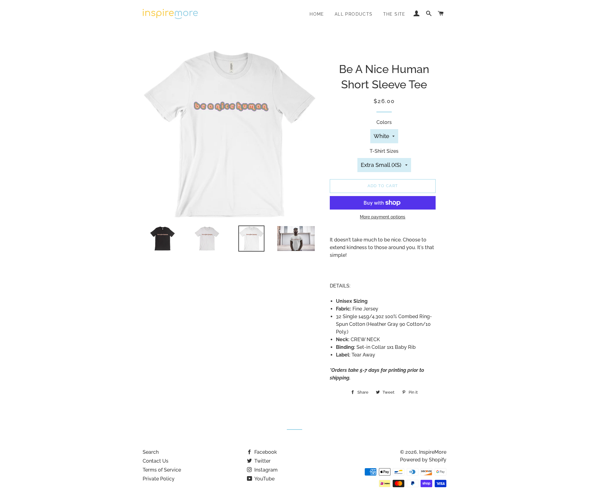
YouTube (264, 479)
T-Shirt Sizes (384, 151)
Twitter (262, 461)
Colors (384, 122)
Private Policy (159, 479)
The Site (394, 14)
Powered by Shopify (423, 460)
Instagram (265, 470)
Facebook (265, 452)
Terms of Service (162, 470)
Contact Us (155, 461)
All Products (354, 14)
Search (151, 452)
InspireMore (432, 452)
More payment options (382, 216)
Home (317, 14)
